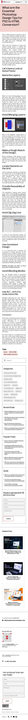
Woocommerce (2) (8, 400)
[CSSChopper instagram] (19, 717)
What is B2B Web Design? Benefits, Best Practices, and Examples (14, 458)
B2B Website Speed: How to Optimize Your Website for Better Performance (14, 419)
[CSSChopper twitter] (8, 717)
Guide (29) (15, 385)
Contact (19, 2)
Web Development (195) (9, 397)
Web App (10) (14, 394)
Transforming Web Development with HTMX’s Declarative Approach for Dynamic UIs (14, 447)
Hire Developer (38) (8, 388)
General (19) (7, 385)
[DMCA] (11, 706)
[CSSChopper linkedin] (16, 717)
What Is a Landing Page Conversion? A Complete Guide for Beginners (14, 428)
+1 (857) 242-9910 (10, 661)
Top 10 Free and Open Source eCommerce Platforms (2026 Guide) (14, 480)
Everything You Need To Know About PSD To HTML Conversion (14, 266)
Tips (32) (6, 394)
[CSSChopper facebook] (11, 717)
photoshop (17, 96)
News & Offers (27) (8, 391)
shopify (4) (18, 391)
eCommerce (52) (8, 379)
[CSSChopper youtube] (14, 717)
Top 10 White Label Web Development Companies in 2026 (13, 484)
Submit (8, 518)
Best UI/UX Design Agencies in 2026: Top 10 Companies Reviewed (14, 424)
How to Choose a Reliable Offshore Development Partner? (14, 441)
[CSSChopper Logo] (5, 2)
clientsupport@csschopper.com (14, 620)
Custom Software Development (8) (12, 376)
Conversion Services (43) (10, 373)
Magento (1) (19, 388)
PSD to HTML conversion (13, 139)
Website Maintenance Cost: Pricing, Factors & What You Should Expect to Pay (14, 413)
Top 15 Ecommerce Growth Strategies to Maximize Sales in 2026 (13, 453)
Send (7, 701)
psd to (5, 352)
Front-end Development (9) (10, 382)
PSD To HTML (12, 352)
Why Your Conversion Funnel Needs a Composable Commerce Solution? (14, 462)
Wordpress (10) (19, 400)
